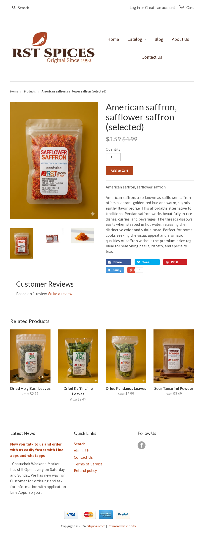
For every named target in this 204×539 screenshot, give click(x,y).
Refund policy (85, 470)
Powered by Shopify (122, 526)
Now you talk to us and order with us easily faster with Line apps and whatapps (36, 450)
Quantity (113, 149)
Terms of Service (88, 464)
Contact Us (83, 457)
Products (30, 91)
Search (79, 444)
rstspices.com (96, 526)
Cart (190, 7)
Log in (135, 7)
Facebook (142, 445)
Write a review (60, 294)
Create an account (160, 7)
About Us (82, 451)
